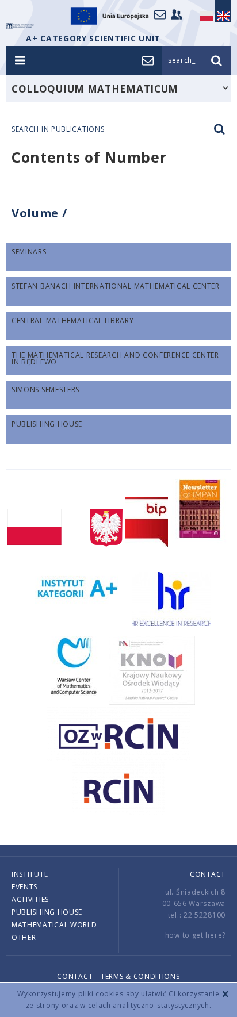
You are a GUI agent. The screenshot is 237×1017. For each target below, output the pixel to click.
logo (20, 25)
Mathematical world (54, 925)
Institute (30, 874)
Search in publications (58, 129)
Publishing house (47, 912)
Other (24, 937)
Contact (207, 874)
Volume (37, 213)
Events (24, 887)
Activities (30, 899)
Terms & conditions (140, 976)
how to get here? (195, 935)
